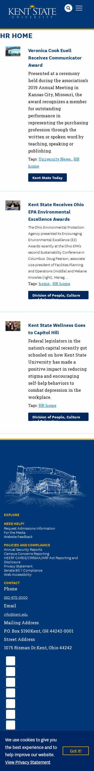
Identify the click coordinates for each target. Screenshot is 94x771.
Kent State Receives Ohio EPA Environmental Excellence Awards (56, 211)
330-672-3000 (16, 597)
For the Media (14, 532)
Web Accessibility (18, 574)
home (45, 283)
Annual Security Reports (23, 549)
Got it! (75, 750)
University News (55, 159)
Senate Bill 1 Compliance (23, 570)
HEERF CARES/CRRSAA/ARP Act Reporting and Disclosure (41, 559)
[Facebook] (10, 660)
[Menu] (79, 8)
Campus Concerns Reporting (26, 553)
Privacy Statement (18, 566)
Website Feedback (18, 536)
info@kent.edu (16, 614)
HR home (61, 283)
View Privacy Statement (27, 761)
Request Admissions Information (29, 528)
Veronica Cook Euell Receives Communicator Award (55, 57)
